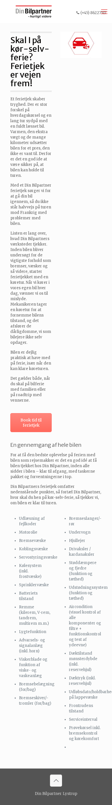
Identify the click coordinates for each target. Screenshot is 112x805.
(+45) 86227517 (93, 12)
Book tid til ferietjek (31, 422)
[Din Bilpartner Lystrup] (33, 11)
